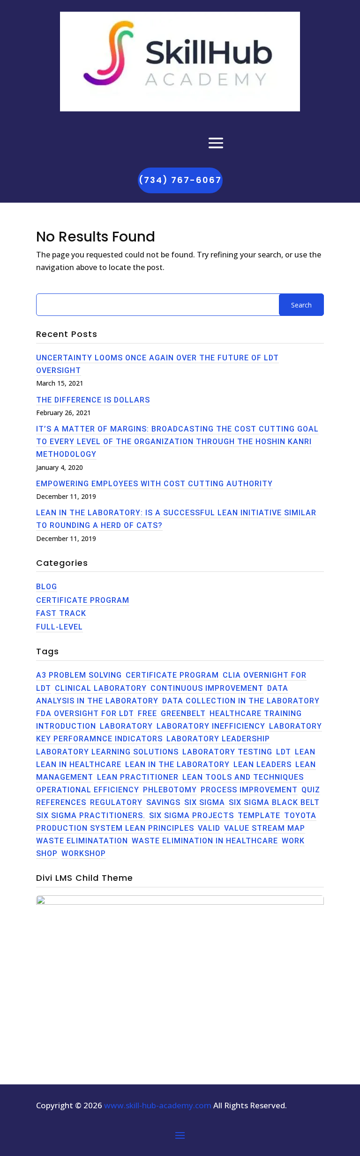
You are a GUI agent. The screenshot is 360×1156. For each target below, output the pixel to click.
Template (259, 815)
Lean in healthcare (78, 764)
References (61, 802)
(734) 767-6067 (180, 180)
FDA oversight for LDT (85, 713)
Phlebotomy (170, 789)
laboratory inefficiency (211, 726)
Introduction (66, 726)
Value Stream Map (264, 828)
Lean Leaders (262, 764)
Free (147, 713)
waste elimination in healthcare (205, 840)
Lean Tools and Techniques (243, 777)
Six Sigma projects (191, 815)
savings (163, 802)
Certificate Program (82, 600)
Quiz (310, 789)
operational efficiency (87, 789)
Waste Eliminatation (82, 840)
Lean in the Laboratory (177, 764)
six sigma (204, 802)
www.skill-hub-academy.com (157, 1105)
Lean (305, 751)
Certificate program (172, 675)
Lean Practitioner (138, 777)
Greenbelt (183, 713)
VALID (209, 828)
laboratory (126, 726)
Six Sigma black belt (274, 802)
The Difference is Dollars (93, 399)
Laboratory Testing (227, 751)
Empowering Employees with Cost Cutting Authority (154, 483)
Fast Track (61, 613)
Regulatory (116, 802)
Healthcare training (256, 713)
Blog (46, 586)
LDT (283, 751)
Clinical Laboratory (101, 688)
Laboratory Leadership (218, 738)
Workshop (83, 853)
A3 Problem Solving (79, 675)
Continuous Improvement (206, 688)
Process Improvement (249, 789)
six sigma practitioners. (90, 815)
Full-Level (59, 626)
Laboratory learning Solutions (107, 751)
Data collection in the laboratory (241, 700)
